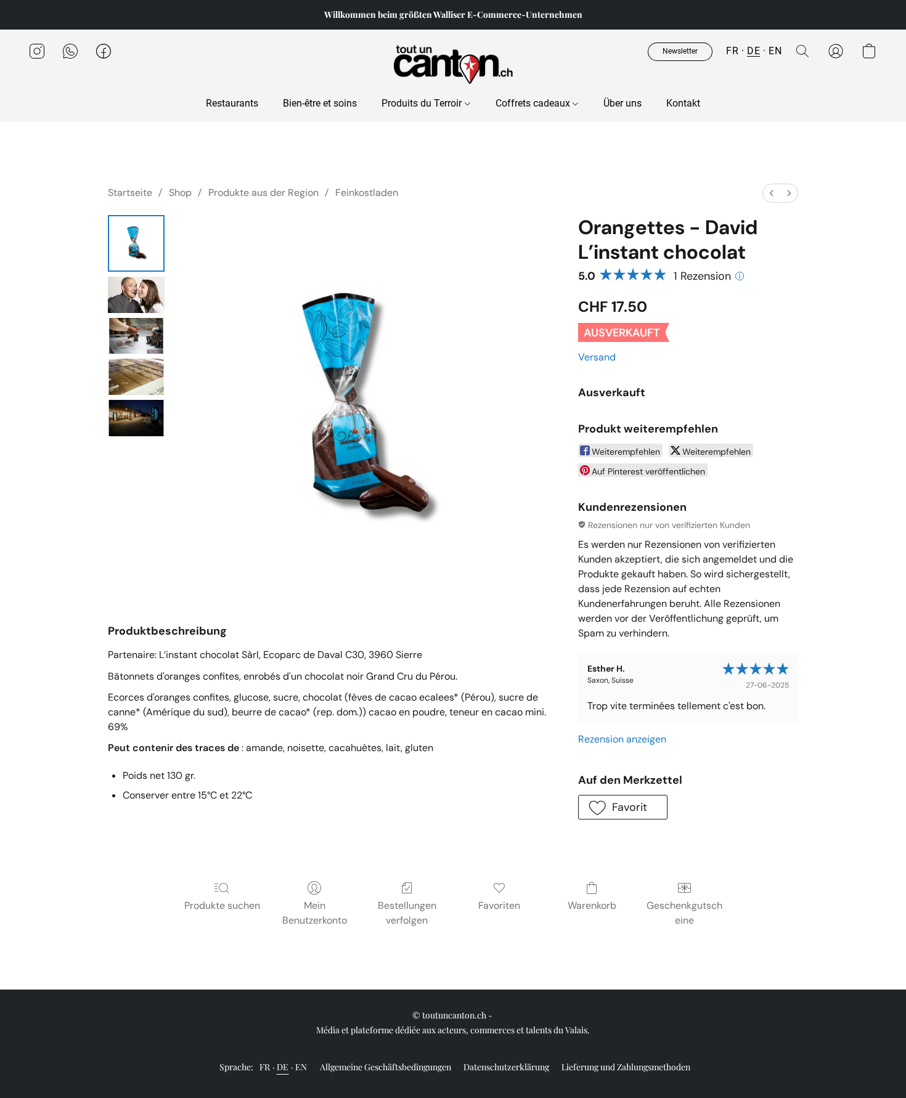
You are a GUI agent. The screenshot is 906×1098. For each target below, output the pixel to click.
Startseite (130, 192)
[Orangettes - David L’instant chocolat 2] (136, 336)
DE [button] (753, 51)
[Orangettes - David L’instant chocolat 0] (136, 243)
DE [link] (283, 1067)
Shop (180, 192)
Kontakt (683, 103)
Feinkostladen (366, 192)
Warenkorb (592, 905)
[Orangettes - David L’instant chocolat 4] (136, 418)
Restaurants (232, 103)
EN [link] (301, 1067)
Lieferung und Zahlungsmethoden (625, 1067)
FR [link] (265, 1067)
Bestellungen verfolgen (407, 913)
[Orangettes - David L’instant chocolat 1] (136, 295)
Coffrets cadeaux (534, 103)
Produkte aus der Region (263, 192)
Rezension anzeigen (622, 739)
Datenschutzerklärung (506, 1067)
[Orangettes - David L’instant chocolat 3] (136, 377)
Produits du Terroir (423, 103)
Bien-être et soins (320, 103)
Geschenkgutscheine (684, 913)
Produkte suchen (222, 905)
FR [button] (732, 51)
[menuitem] (771, 193)
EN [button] (775, 51)
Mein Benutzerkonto (314, 913)
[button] (453, 63)
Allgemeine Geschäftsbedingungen (385, 1067)
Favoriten (499, 905)
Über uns (622, 103)
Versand (597, 357)
